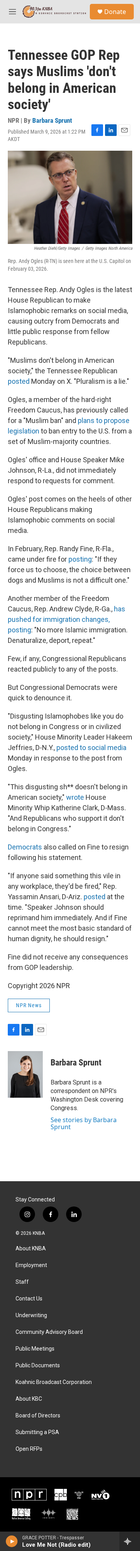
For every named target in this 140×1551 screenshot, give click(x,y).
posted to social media (91, 747)
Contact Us (29, 1299)
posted (19, 381)
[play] (12, 1541)
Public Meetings (35, 1349)
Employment (31, 1265)
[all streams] (129, 1541)
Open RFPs (29, 1449)
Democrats (26, 847)
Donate (115, 11)
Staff (22, 1282)
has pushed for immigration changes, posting (66, 619)
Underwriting (31, 1315)
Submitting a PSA (37, 1432)
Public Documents (38, 1365)
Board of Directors (38, 1416)
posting (80, 559)
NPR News (29, 1005)
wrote (75, 797)
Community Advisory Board (49, 1332)
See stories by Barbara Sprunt (84, 1123)
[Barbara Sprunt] (25, 1074)
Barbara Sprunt (52, 120)
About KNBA (31, 1249)
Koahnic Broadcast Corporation (54, 1382)
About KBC (29, 1399)
